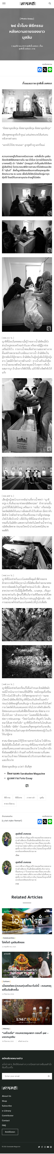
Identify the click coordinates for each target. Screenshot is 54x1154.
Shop (4, 1101)
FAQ (4, 1125)
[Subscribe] (48, 1076)
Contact (6, 1120)
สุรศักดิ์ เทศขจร (23, 834)
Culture (6, 981)
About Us (6, 1096)
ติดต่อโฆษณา (10, 1132)
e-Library (6, 1110)
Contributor (7, 1115)
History (6, 1029)
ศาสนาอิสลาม (9, 803)
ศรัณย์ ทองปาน (23, 1041)
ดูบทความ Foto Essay (19, 778)
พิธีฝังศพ (18, 797)
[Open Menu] (4, 3)
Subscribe (7, 1105)
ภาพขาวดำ (31, 797)
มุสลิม (42, 797)
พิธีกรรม (7, 797)
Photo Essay (27, 18)
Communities (9, 938)
